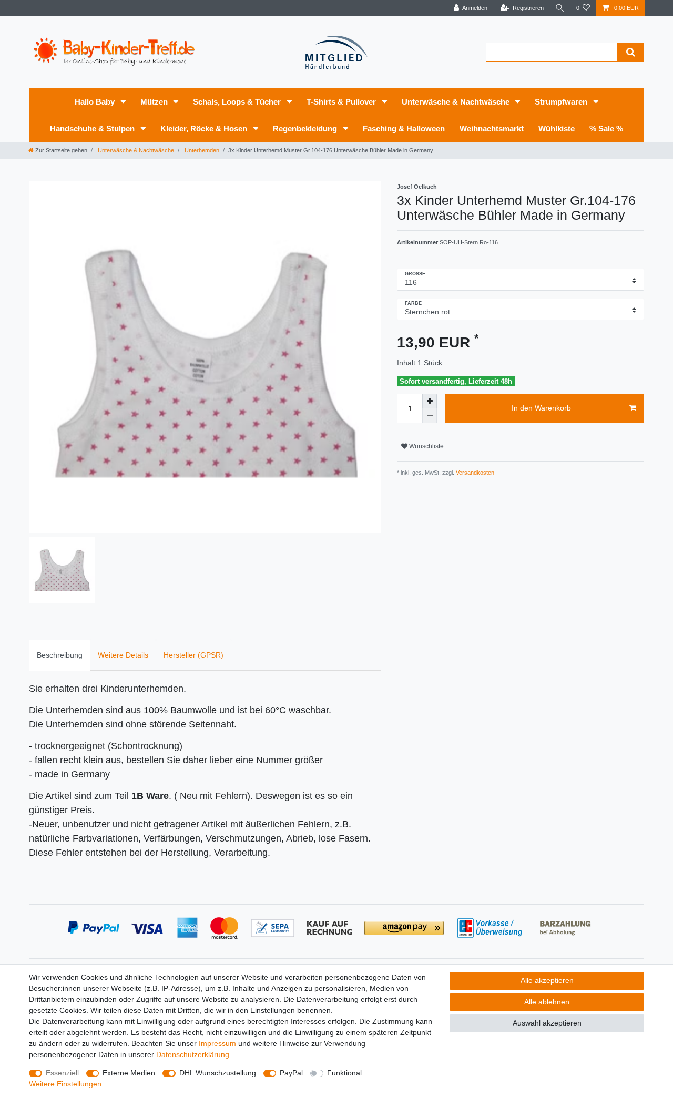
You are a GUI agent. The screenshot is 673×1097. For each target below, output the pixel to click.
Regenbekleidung (306, 128)
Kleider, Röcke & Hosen (204, 128)
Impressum (217, 1043)
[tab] (59, 655)
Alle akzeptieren (547, 980)
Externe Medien (129, 1073)
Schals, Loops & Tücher (238, 101)
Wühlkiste (556, 128)
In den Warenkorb (541, 408)
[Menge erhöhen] (429, 401)
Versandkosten (474, 472)
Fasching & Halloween (404, 128)
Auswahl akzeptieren (547, 1023)
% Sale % (606, 128)
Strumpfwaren (562, 101)
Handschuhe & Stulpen (93, 128)
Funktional (344, 1073)
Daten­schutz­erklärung (192, 1054)
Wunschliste (425, 446)
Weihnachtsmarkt (492, 128)
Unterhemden (201, 150)
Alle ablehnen (546, 1002)
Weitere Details (123, 655)
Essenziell (62, 1073)
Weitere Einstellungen (65, 1084)
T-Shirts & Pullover (342, 101)
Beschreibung (60, 655)
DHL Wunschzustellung (217, 1073)
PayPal (291, 1073)
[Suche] (559, 8)
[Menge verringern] (429, 415)
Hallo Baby (96, 101)
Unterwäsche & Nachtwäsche (457, 101)
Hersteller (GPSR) (193, 655)
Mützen (155, 101)
